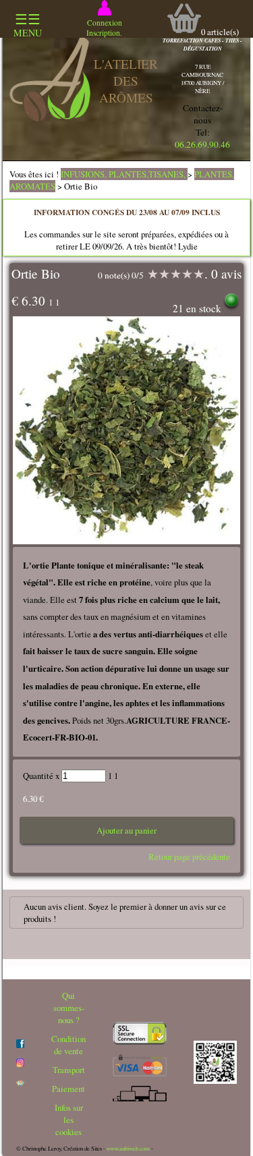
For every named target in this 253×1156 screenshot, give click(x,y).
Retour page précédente (189, 856)
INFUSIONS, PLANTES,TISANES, (124, 174)
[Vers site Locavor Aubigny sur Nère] (20, 1082)
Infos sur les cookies (69, 1119)
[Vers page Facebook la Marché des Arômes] (20, 1045)
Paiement (68, 1088)
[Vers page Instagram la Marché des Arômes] (20, 1064)
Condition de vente (68, 1045)
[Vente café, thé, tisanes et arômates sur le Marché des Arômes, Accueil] (49, 118)
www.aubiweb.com (128, 1149)
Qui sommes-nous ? (68, 1007)
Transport (69, 1070)
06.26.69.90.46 (202, 144)
